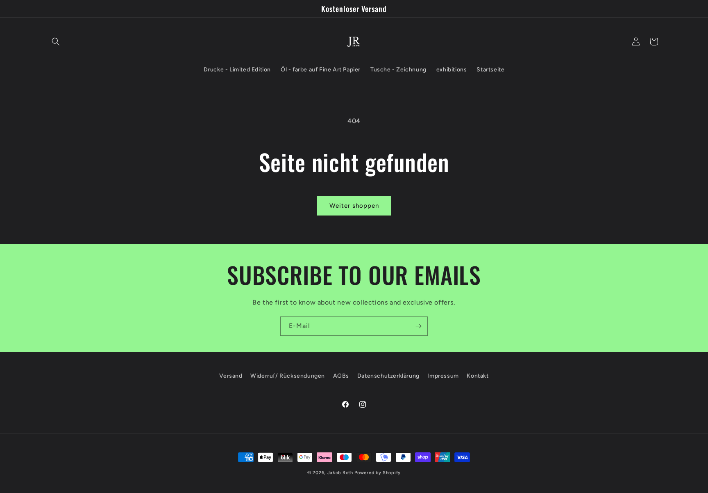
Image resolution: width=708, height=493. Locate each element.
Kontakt (477, 375)
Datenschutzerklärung (388, 375)
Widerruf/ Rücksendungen (287, 375)
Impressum (442, 375)
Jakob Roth (340, 472)
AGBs (341, 375)
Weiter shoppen (354, 205)
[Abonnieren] (418, 326)
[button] (56, 41)
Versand (230, 375)
